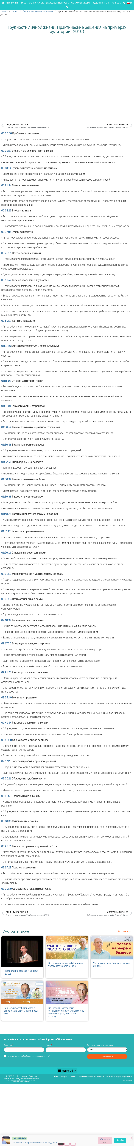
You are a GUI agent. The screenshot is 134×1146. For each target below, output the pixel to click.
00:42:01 (6, 253)
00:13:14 (6, 168)
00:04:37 (6, 151)
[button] (67, 7)
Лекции (86, 2)
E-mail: (48, 1045)
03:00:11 (6, 778)
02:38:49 (6, 697)
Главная (3, 11)
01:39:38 (6, 496)
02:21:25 (6, 672)
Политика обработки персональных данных (87, 1077)
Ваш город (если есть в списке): (100, 1045)
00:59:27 (6, 321)
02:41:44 (6, 722)
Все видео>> (124, 931)
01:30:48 (6, 444)
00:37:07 (6, 232)
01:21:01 (6, 406)
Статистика (127, 1080)
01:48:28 (6, 514)
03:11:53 (6, 796)
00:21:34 (6, 185)
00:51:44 (6, 280)
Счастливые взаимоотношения (38, 11)
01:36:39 (6, 479)
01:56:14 (6, 552)
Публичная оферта (61, 1077)
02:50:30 (6, 740)
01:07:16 (6, 346)
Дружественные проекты (57, 2)
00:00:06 (6, 133)
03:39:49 (6, 889)
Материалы (76, 2)
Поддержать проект (101, 2)
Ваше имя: (8, 1045)
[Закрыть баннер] (130, 1138)
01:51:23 (6, 531)
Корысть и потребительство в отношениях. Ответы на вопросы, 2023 (21, 1011)
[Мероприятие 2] (67, 1144)
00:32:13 (6, 210)
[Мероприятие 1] (61, 1144)
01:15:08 (6, 381)
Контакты (116, 2)
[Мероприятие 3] (73, 1144)
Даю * (29, 1056)
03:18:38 (6, 821)
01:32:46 (6, 462)
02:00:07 (6, 574)
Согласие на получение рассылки (119, 1077)
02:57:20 (6, 761)
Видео (15, 11)
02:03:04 (6, 599)
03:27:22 (6, 867)
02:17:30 (6, 643)
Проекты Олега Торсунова (32, 2)
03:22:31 (6, 846)
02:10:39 (6, 620)
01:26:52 (6, 427)
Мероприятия (12, 2)
